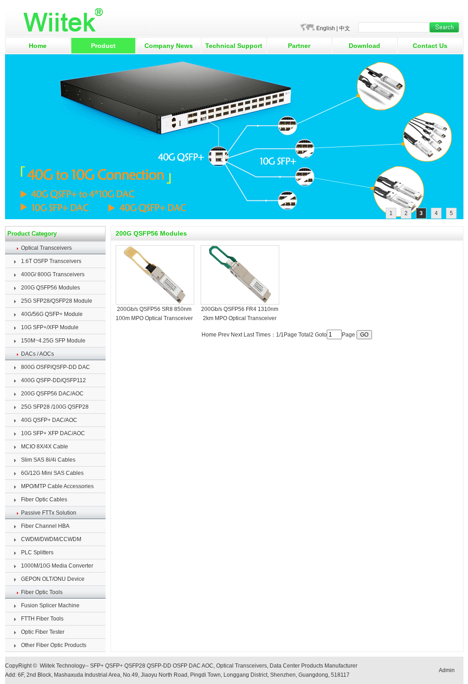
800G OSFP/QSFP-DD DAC (55, 367)
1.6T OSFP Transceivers (51, 261)
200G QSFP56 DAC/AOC (52, 393)
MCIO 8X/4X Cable (44, 446)
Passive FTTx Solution (48, 513)
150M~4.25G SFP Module (53, 340)
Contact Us (430, 45)
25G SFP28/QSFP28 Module (56, 301)
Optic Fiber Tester (42, 632)
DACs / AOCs (37, 354)
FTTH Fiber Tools (42, 619)
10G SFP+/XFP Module (50, 327)
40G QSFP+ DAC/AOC (49, 420)
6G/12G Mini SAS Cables (52, 473)
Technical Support (233, 45)
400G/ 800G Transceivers (53, 274)
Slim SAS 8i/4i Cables (48, 460)
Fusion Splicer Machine (50, 605)
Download (364, 45)
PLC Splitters (37, 552)
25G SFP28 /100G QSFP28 (55, 407)
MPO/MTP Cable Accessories (57, 486)
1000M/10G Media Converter (57, 566)
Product (103, 45)
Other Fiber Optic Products (53, 645)
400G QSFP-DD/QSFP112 (53, 380)
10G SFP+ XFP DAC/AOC (53, 433)
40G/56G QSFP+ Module (52, 314)
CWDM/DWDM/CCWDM (51, 539)
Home (38, 45)
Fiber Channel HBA (45, 526)
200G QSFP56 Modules (50, 287)
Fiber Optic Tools (42, 592)
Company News (168, 45)
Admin (447, 670)
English (325, 28)
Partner (299, 45)
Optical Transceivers (46, 248)
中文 (344, 28)
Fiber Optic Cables (44, 499)
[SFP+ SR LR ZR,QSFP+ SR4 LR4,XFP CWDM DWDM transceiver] (234, 217)
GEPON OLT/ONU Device (53, 579)
